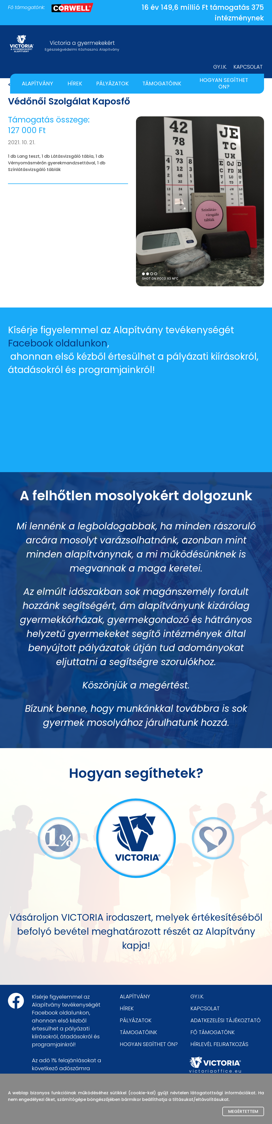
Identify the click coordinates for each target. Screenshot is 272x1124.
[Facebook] (16, 1001)
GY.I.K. (220, 67)
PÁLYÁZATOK (112, 83)
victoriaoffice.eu (215, 1071)
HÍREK (74, 83)
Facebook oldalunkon (57, 343)
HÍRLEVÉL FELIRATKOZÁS (219, 1044)
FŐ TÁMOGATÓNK (212, 1032)
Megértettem (243, 1111)
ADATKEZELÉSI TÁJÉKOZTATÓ (225, 1020)
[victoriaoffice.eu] (215, 1062)
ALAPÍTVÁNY (37, 83)
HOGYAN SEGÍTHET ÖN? (223, 83)
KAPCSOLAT (248, 67)
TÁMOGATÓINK (161, 83)
